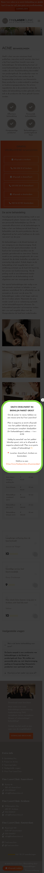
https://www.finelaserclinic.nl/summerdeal (22, 464)
